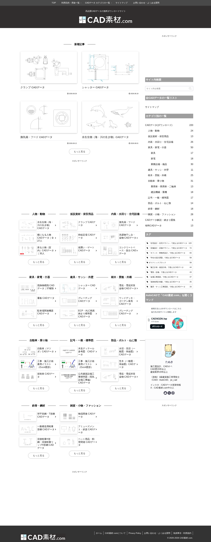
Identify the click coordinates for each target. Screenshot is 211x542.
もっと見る (79, 151)
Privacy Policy (135, 533)
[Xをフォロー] (169, 393)
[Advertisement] (80, 183)
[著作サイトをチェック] (165, 393)
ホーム (99, 533)
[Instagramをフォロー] (173, 393)
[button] (190, 88)
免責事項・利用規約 (182, 533)
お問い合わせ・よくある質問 (157, 533)
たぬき (169, 361)
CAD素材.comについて (115, 533)
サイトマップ (152, 107)
